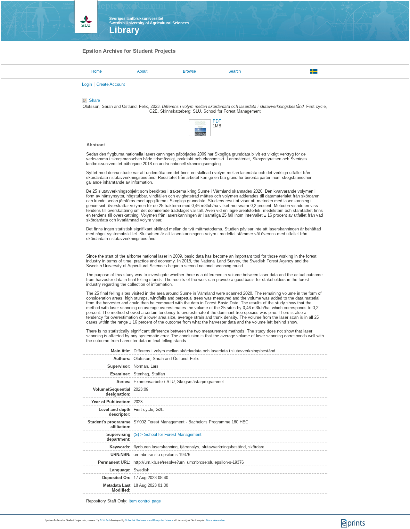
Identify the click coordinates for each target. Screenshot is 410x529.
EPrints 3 (105, 520)
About (142, 71)
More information (215, 520)
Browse (189, 71)
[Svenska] (313, 71)
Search (234, 71)
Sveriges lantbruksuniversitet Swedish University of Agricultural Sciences (149, 20)
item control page (145, 501)
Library (124, 30)
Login (87, 84)
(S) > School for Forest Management (167, 434)
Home (96, 71)
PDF (217, 121)
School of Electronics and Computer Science (149, 520)
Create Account (110, 84)
